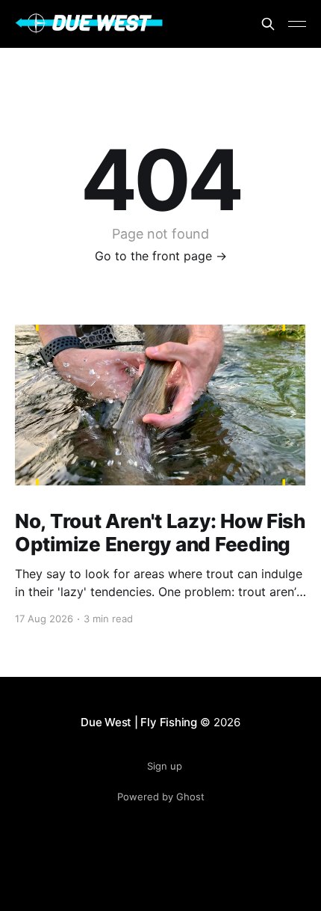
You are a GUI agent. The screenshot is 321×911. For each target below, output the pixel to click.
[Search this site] (268, 24)
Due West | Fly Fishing (139, 722)
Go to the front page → (161, 255)
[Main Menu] (297, 24)
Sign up (164, 766)
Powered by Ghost (161, 797)
